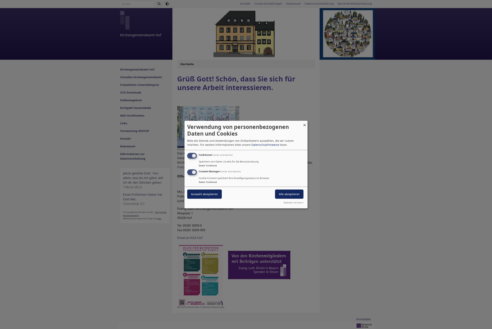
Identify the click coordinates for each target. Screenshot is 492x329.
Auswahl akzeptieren (204, 194)
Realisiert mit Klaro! (293, 202)
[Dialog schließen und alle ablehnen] (305, 123)
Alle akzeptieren (289, 194)
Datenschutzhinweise (265, 145)
